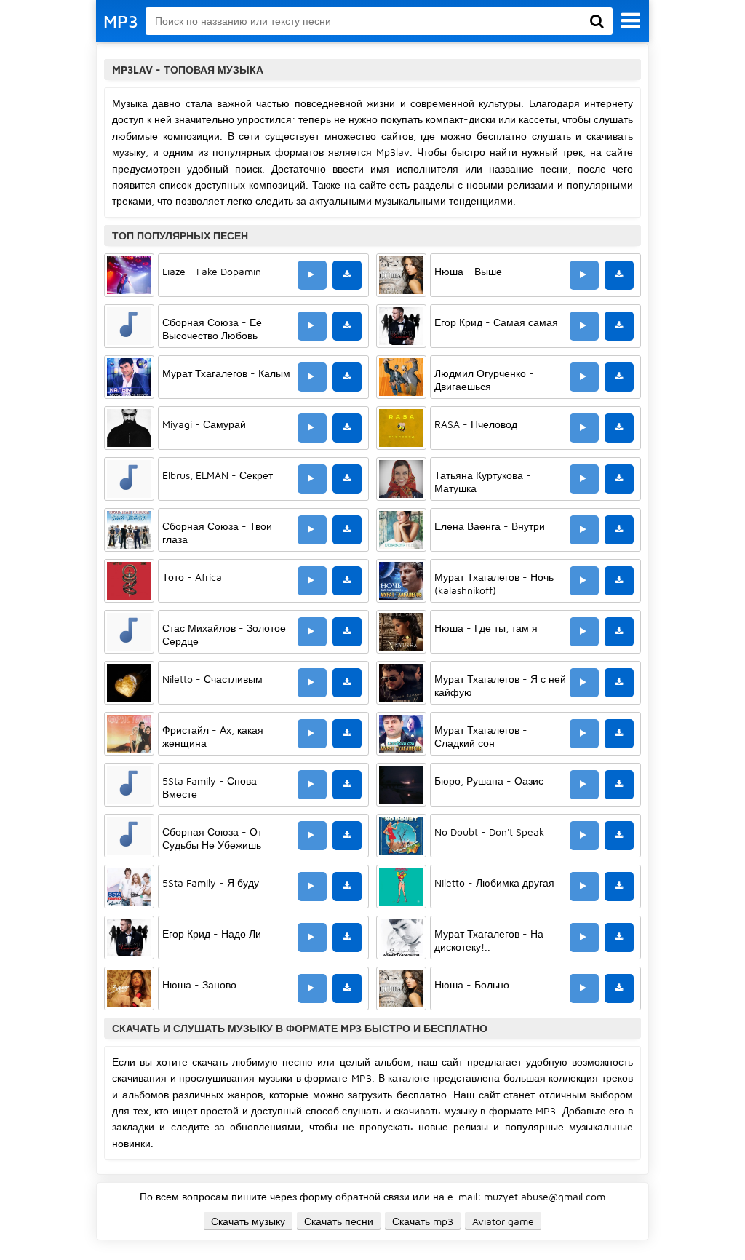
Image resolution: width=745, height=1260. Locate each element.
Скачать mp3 (422, 1221)
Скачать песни (338, 1221)
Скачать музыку (248, 1221)
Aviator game (503, 1221)
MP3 (120, 21)
